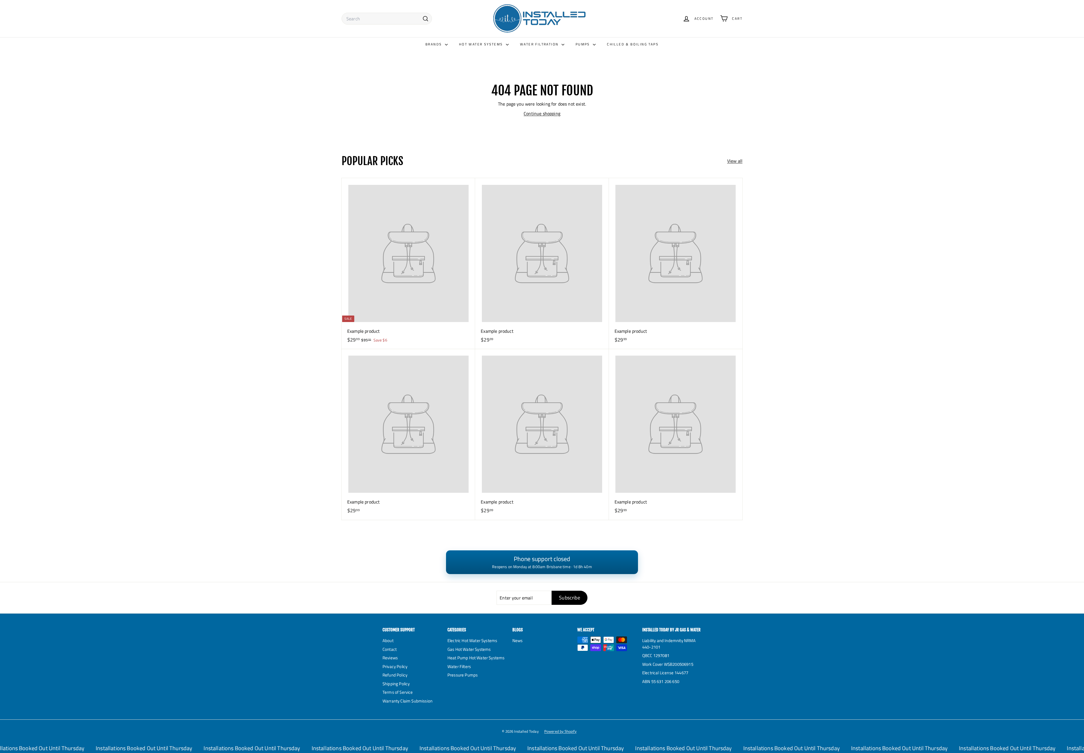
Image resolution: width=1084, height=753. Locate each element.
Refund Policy (395, 675)
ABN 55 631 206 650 (660, 681)
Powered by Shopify (560, 731)
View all (734, 160)
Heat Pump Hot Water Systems (475, 658)
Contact (390, 649)
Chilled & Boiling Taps (633, 44)
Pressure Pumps (462, 675)
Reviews (390, 658)
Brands (434, 44)
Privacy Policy (395, 666)
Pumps (583, 44)
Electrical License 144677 (665, 672)
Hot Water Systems (481, 44)
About (388, 640)
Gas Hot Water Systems (469, 649)
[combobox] (387, 19)
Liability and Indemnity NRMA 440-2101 (669, 643)
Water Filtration (540, 44)
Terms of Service (398, 692)
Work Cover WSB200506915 (667, 664)
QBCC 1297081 (655, 655)
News (517, 640)
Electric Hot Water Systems (472, 640)
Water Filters (459, 666)
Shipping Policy (396, 683)
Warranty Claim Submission (407, 701)
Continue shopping (542, 113)
